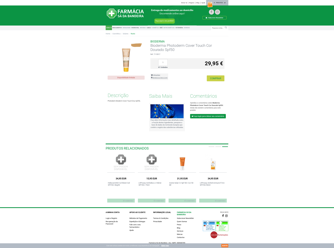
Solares (125, 34)
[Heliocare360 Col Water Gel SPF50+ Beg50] (121, 162)
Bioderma (157, 41)
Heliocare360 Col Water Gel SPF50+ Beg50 (119, 184)
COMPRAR (215, 78)
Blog (197, 3)
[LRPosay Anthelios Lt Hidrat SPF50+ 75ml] (151, 162)
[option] (121, 178)
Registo (191, 3)
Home (108, 34)
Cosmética (116, 34)
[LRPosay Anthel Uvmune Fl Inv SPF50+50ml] (213, 162)
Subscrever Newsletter (215, 18)
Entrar (183, 3)
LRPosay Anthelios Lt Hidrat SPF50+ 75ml (150, 184)
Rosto (133, 34)
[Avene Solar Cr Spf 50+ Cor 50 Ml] (182, 162)
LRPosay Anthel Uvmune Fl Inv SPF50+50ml (212, 184)
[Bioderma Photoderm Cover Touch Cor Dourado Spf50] (126, 56)
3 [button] (224, 147)
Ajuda (203, 3)
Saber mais (165, 246)
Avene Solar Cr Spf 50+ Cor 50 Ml (181, 184)
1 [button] (211, 147)
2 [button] (218, 147)
